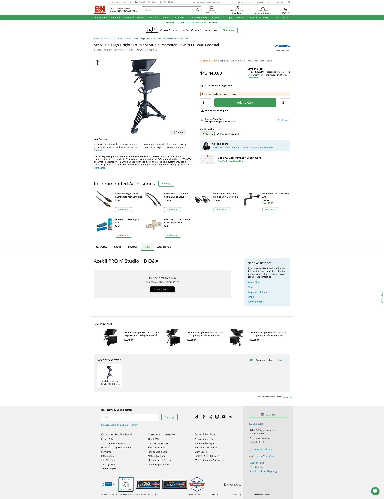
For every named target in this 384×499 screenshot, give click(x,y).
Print (155, 50)
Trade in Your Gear (264, 456)
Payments (106, 451)
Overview (101, 247)
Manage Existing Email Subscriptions (119, 425)
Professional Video (108, 38)
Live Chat (279, 2)
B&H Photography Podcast (208, 460)
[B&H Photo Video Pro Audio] (101, 9)
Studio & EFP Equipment (128, 38)
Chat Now (228, 30)
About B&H (153, 439)
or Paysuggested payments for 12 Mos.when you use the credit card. (269, 73)
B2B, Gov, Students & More (118, 2)
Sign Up (169, 417)
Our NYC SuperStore (158, 443)
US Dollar (270, 414)
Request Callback (262, 449)
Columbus (190, 22)
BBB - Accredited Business (108, 484)
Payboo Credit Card (157, 451)
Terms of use (194, 494)
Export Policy (236, 494)
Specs (117, 247)
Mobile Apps (234, 484)
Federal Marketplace (205, 439)
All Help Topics (108, 468)
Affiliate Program (156, 455)
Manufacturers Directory (160, 460)
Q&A (147, 247)
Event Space (201, 451)
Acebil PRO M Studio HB (178, 38)
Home (96, 38)
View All (166, 183)
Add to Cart (245, 102)
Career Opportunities (158, 464)
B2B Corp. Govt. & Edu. (206, 447)
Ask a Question (162, 289)
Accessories (164, 247)
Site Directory (108, 460)
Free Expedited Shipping (263, 471)
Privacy (215, 494)
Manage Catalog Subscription (116, 447)
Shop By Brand (108, 464)
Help (270, 2)
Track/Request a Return (113, 443)
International (107, 455)
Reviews (132, 247)
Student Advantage (204, 443)
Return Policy (107, 439)
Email (106, 417)
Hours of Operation (157, 447)
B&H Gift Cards (257, 467)
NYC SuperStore (247, 2)
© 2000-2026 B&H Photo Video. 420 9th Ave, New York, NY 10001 (128, 494)
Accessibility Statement (259, 494)
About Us (260, 2)
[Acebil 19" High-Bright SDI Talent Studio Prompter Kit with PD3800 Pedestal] (148, 96)
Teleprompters (146, 38)
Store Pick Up (257, 462)
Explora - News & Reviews (207, 455)
